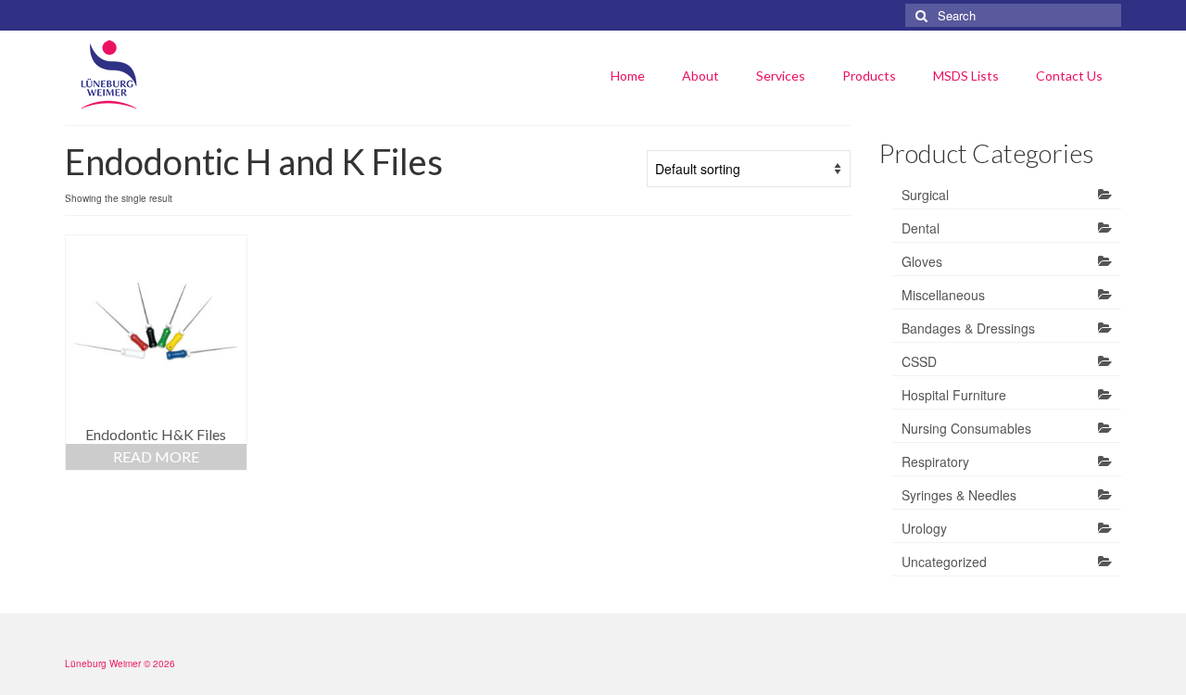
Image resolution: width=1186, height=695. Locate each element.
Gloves (922, 261)
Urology (924, 528)
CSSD (919, 361)
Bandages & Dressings (968, 328)
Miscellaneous (943, 294)
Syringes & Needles (959, 495)
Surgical (925, 194)
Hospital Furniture (954, 394)
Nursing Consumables (966, 428)
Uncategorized (944, 561)
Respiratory (935, 461)
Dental (921, 228)
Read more (156, 456)
